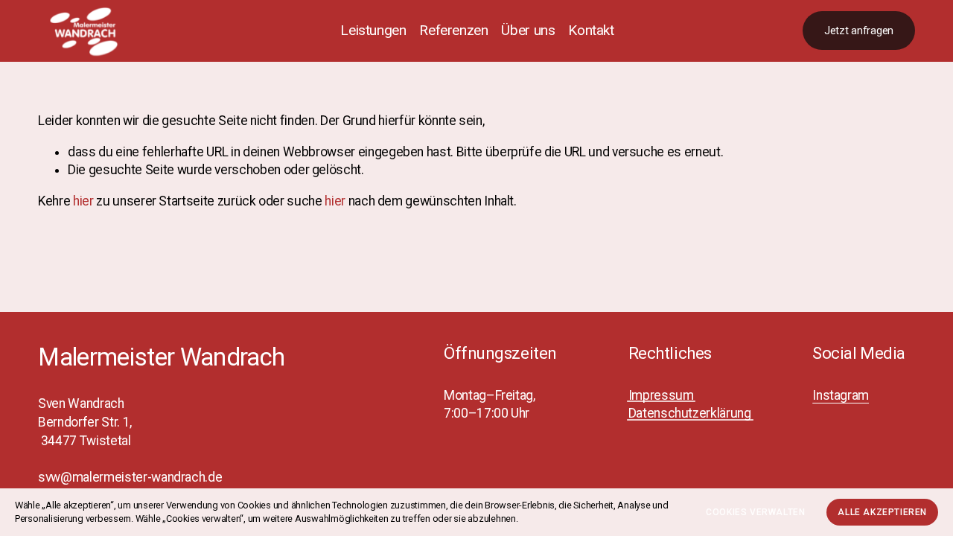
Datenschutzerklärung (689, 413)
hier (83, 201)
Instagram (840, 395)
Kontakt (590, 30)
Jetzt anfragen (858, 31)
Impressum (661, 395)
